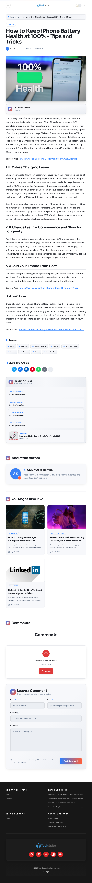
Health (54, 346)
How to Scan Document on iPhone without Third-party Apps (48, 288)
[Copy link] (50, 369)
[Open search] (84, 5)
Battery (23, 346)
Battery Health (39, 346)
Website (16, 713)
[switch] (78, 5)
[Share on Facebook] (20, 369)
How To (19, 17)
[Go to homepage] (43, 5)
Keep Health (50, 352)
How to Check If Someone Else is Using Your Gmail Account (48, 158)
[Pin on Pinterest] (32, 369)
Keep (36, 352)
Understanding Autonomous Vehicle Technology (65, 807)
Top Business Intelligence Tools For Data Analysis (65, 799)
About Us (9, 794)
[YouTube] (60, 854)
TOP (47, 872)
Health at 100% (70, 346)
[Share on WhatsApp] (38, 369)
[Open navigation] (8, 5)
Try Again (46, 671)
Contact (9, 799)
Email (50, 700)
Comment (14, 726)
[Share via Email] (44, 369)
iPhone (24, 352)
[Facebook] (31, 854)
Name (13, 700)
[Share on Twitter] (14, 369)
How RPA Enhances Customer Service (61, 803)
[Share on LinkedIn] (26, 369)
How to (11, 352)
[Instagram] (46, 854)
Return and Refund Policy (57, 827)
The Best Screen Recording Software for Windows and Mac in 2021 (51, 329)
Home (12, 17)
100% (11, 346)
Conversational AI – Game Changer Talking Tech (65, 794)
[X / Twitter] (39, 854)
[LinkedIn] (53, 854)
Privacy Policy (53, 818)
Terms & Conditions (55, 823)
